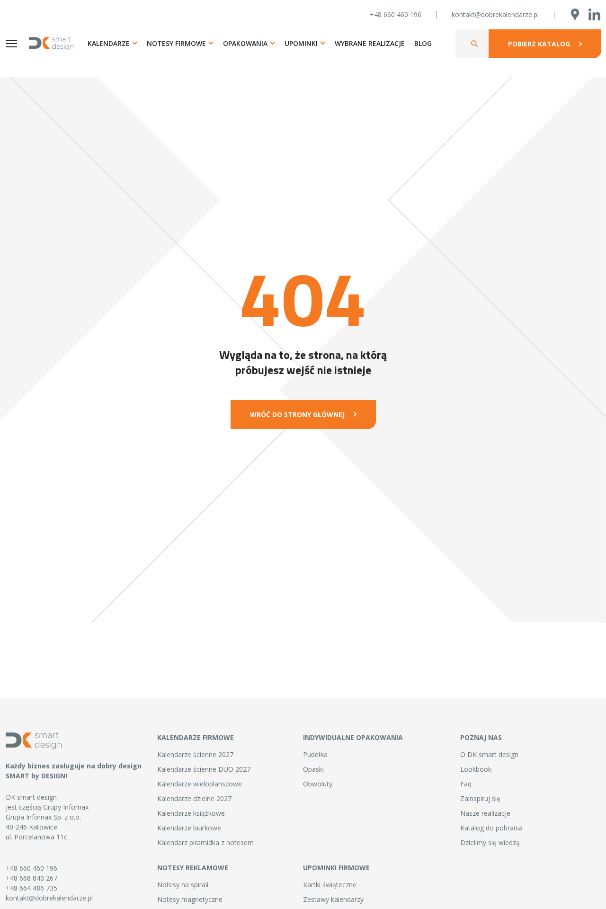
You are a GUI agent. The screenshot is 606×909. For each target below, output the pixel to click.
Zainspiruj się (480, 798)
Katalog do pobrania (491, 827)
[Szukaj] (474, 43)
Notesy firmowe (176, 43)
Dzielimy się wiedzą (490, 842)
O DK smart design (489, 754)
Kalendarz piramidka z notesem (205, 842)
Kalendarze (109, 43)
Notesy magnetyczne (190, 899)
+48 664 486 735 (31, 887)
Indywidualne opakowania (353, 737)
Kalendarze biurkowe (189, 827)
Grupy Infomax (66, 806)
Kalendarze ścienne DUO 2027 (203, 769)
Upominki (301, 43)
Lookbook (475, 769)
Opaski (313, 769)
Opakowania (245, 43)
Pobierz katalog (539, 43)
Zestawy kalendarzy (333, 899)
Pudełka (315, 754)
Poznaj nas (481, 737)
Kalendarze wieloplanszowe (199, 783)
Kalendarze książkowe (191, 813)
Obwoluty (317, 783)
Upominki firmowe (336, 867)
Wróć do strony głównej (297, 414)
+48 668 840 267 (31, 877)
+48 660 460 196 (395, 14)
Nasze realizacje (485, 813)
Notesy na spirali (182, 884)
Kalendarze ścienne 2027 (195, 754)
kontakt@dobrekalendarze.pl (495, 14)
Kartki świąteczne (329, 884)
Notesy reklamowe (192, 867)
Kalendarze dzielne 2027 (194, 798)
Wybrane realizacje (370, 43)
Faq (466, 783)
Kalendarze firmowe (195, 737)
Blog (423, 43)
